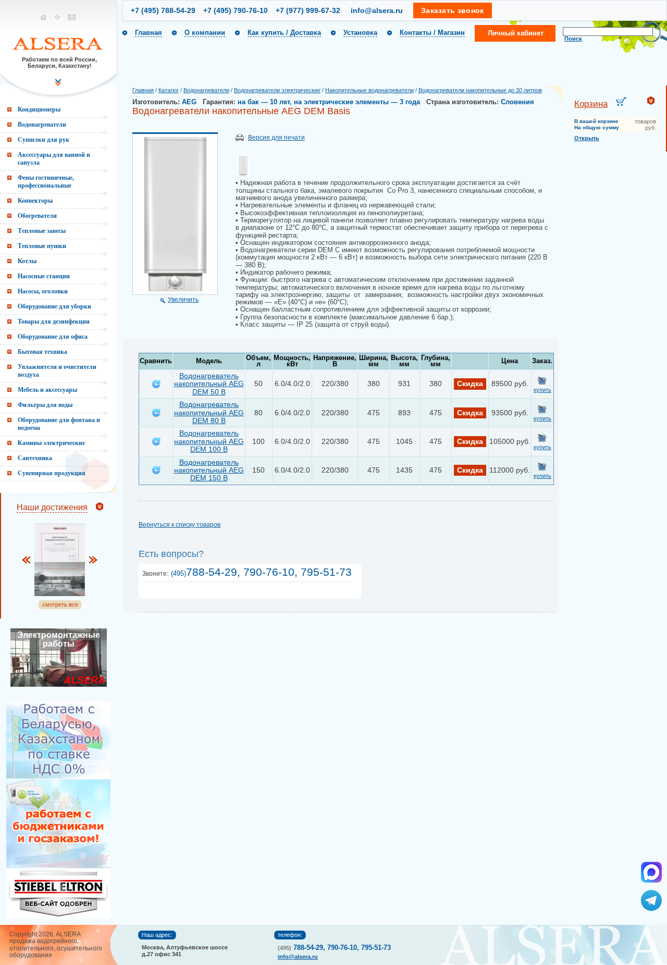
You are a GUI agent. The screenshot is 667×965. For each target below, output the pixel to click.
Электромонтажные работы (58, 639)
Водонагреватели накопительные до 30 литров (480, 90)
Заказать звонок (452, 10)
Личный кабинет (516, 33)
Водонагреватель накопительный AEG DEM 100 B (209, 441)
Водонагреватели (206, 90)
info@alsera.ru (377, 10)
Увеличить (183, 299)
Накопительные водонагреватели (369, 90)
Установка (360, 32)
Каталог (168, 90)
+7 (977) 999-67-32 (308, 10)
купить (542, 390)
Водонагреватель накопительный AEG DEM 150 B (209, 470)
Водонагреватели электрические (277, 90)
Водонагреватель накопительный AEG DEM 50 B (209, 384)
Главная (148, 32)
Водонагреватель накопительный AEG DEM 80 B (209, 412)
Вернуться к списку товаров (179, 524)
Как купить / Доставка (284, 32)
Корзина (591, 104)
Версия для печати (276, 137)
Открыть (586, 138)
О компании (204, 32)
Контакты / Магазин (432, 32)
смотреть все (60, 604)
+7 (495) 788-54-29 (163, 10)
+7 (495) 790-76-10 (235, 10)
